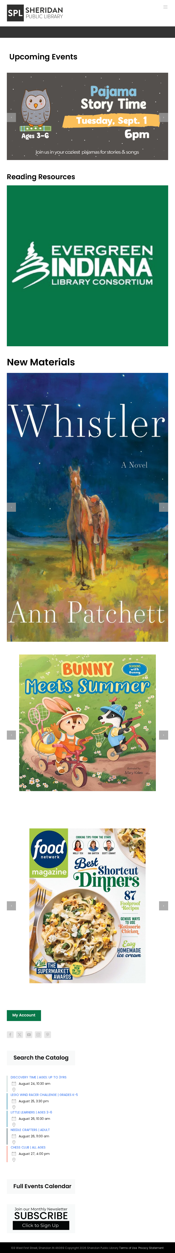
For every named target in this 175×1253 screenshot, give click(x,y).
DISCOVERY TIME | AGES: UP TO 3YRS (39, 1077)
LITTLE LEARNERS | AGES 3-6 (31, 1112)
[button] (11, 117)
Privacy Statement (151, 1248)
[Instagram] (38, 1034)
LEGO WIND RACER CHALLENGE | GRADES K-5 (44, 1095)
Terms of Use (128, 1248)
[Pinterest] (47, 1034)
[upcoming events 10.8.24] (43, 54)
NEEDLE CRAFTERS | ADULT (30, 1130)
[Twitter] (19, 1034)
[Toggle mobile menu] (165, 7)
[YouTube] (29, 1034)
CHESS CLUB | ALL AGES (28, 1147)
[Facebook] (10, 1034)
